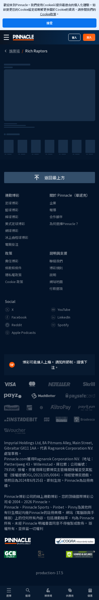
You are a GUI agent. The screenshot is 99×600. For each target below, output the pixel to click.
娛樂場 (14, 50)
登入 (74, 37)
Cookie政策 (48, 14)
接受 (49, 23)
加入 (89, 37)
